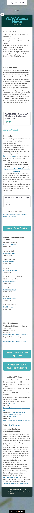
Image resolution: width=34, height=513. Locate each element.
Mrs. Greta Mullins (8, 262)
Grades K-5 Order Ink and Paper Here (17, 354)
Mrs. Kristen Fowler (9, 253)
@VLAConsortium (14, 425)
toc (2, 14)
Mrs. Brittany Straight (9, 290)
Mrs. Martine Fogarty (9, 281)
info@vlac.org (12, 403)
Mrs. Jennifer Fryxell (9, 298)
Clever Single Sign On (17, 228)
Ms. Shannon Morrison (10, 270)
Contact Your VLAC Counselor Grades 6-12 (17, 366)
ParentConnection (9, 156)
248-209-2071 (12, 416)
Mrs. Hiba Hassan (8, 307)
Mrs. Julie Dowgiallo (9, 244)
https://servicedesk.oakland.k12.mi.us (14, 335)
